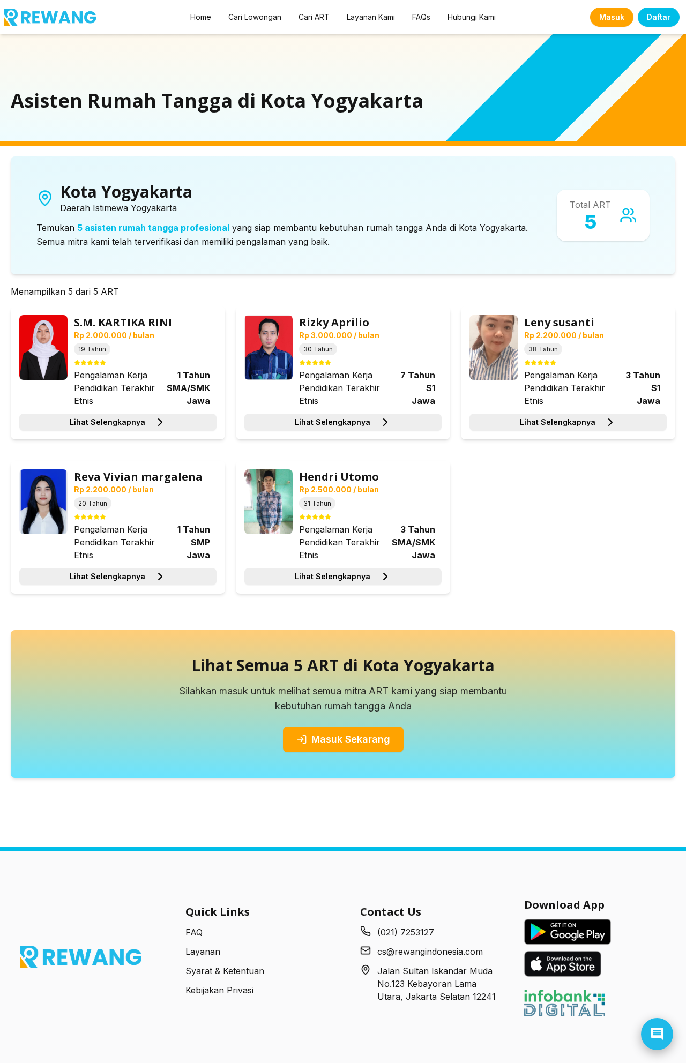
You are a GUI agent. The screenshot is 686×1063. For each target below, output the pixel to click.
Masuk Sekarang (350, 739)
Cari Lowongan (254, 16)
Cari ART (314, 16)
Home (200, 16)
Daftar (658, 16)
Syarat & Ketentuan (224, 970)
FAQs (421, 16)
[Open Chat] (657, 1034)
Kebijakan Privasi (219, 990)
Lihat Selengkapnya (107, 421)
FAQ (194, 932)
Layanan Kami (371, 16)
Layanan (202, 951)
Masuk (611, 16)
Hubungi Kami (472, 16)
